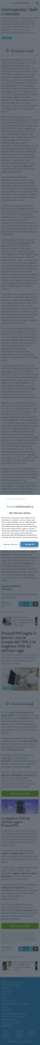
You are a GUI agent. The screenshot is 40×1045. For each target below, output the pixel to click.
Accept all (29, 544)
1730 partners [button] (15, 518)
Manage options (10, 544)
